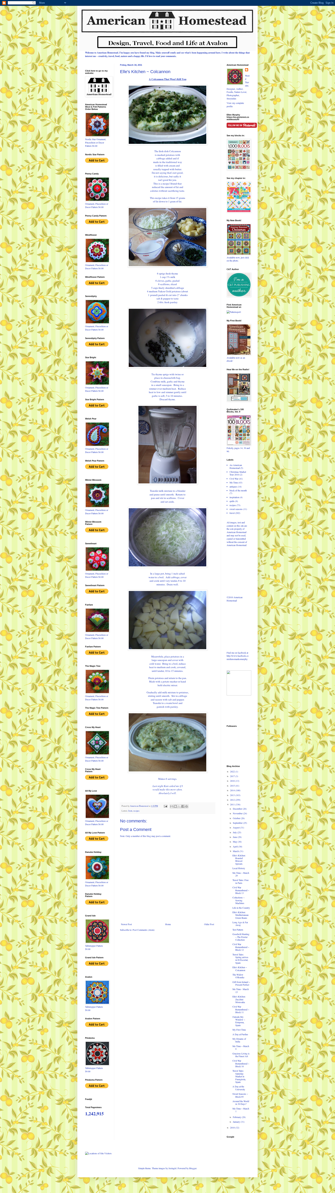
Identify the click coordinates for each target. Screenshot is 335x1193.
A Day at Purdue (240, 1034)
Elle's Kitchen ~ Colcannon (239, 968)
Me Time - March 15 (240, 990)
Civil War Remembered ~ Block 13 (240, 890)
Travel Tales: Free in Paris (240, 881)
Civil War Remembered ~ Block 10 (240, 1063)
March (236, 851)
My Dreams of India (239, 1040)
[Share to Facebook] (183, 806)
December (238, 808)
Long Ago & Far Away (240, 923)
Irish (130, 810)
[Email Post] (165, 806)
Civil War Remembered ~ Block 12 (240, 947)
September (238, 822)
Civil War (234, 478)
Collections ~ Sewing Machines (238, 900)
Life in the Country (241, 907)
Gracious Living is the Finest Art (241, 1055)
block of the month (238, 490)
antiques (233, 486)
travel (232, 512)
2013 (232, 795)
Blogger (192, 1168)
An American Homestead (236, 466)
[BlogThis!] (175, 806)
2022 (232, 771)
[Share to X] (179, 806)
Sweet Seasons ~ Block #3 (240, 1095)
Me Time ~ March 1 (240, 1110)
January (237, 1121)
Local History (238, 868)
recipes (136, 810)
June (235, 836)
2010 (232, 1127)
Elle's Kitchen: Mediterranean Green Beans (240, 915)
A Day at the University (238, 1088)
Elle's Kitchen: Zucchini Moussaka (239, 999)
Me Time (234, 482)
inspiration (234, 497)
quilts (232, 501)
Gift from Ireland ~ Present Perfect (241, 983)
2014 (232, 790)
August (236, 827)
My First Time (239, 1029)
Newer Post (126, 924)
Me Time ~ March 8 (240, 1047)
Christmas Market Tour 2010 (238, 473)
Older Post (209, 924)
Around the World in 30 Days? (240, 1102)
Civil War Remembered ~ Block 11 (240, 1009)
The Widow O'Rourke (238, 976)
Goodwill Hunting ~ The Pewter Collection (240, 936)
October (237, 818)
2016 (232, 780)
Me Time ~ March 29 (240, 874)
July (235, 832)
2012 (232, 799)
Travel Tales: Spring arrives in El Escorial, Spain (240, 958)
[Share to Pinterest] (186, 806)
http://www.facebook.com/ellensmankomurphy (238, 657)
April (235, 846)
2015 (232, 785)
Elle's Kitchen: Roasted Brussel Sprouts (239, 859)
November (238, 813)
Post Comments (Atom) (144, 929)
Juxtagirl (172, 1168)
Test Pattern (237, 929)
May (235, 841)
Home (168, 924)
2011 (232, 804)
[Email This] (172, 806)
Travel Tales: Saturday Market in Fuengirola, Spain (239, 1076)
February (237, 1117)
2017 (232, 776)
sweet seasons (236, 509)
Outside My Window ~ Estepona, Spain (238, 1021)
